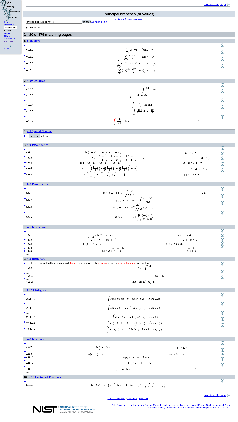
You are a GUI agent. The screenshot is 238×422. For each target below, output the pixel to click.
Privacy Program (145, 405)
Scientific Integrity (156, 407)
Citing (7, 36)
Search (7, 31)
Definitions (36, 258)
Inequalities (36, 227)
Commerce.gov (202, 407)
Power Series (37, 144)
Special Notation (39, 131)
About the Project (9, 49)
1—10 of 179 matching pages (128, 19)
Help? (7, 33)
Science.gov (215, 407)
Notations (9, 24)
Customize (9, 38)
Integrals (36, 80)
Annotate (8, 41)
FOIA (207, 405)
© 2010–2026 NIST (116, 398)
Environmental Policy (220, 405)
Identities (35, 339)
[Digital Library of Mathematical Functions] (10, 10)
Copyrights (158, 405)
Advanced (96, 21)
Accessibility (130, 405)
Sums (33, 40)
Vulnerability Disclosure (175, 405)
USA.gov (226, 407)
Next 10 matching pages (215, 4)
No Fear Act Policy (195, 405)
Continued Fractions (44, 377)
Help (104, 21)
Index (7, 22)
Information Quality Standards (180, 407)
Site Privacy (118, 405)
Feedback (143, 398)
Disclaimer (132, 398)
